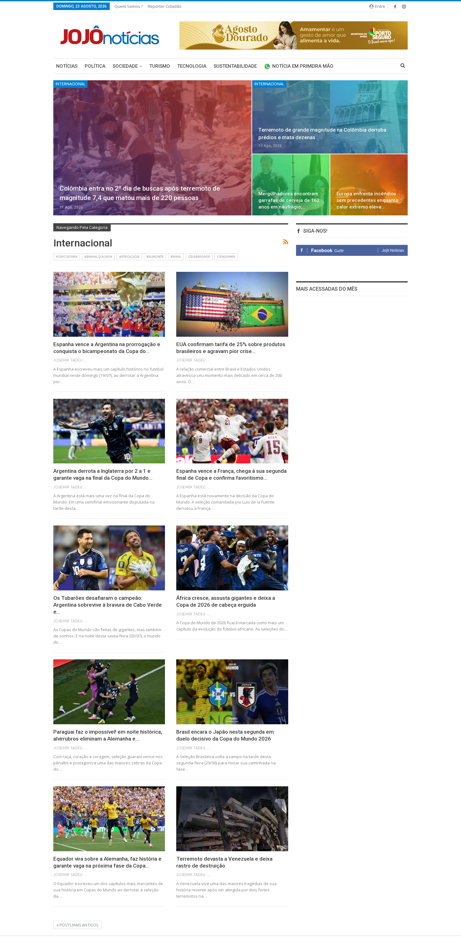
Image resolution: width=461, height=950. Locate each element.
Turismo (159, 66)
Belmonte (155, 256)
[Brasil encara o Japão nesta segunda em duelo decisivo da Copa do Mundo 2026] (232, 691)
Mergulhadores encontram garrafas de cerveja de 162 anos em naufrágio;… (289, 200)
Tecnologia (191, 66)
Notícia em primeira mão (302, 66)
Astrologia (129, 256)
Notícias (66, 66)
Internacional (70, 84)
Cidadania (226, 256)
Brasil (176, 256)
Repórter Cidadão (165, 6)
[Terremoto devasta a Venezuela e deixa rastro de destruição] (232, 818)
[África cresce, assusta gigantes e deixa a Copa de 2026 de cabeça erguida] (232, 557)
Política (95, 66)
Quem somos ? (128, 6)
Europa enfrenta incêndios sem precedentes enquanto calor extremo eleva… (367, 200)
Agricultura (66, 256)
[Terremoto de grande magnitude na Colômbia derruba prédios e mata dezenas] (330, 117)
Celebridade (199, 256)
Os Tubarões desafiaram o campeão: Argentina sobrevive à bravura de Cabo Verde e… (107, 605)
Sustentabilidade (235, 66)
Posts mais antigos (78, 925)
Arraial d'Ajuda (98, 256)
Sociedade (125, 66)
